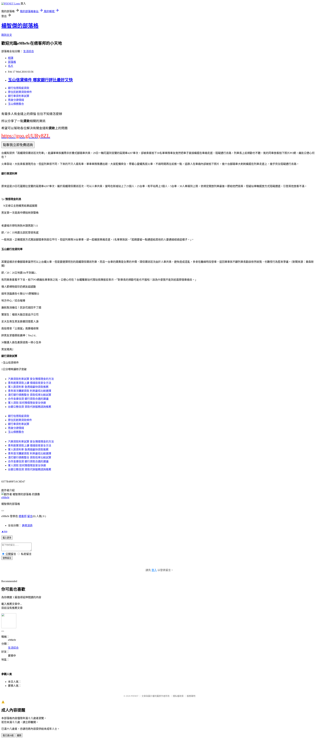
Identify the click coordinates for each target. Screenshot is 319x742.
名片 (10, 66)
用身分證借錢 (16, 100)
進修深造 (27, 525)
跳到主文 (6, 35)
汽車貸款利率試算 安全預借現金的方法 (31, 378)
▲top (4, 531)
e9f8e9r (5, 497)
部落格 (12, 62)
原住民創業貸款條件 (20, 92)
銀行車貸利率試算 (18, 96)
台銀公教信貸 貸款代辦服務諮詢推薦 (29, 406)
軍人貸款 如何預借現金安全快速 (27, 402)
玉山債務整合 (16, 103)
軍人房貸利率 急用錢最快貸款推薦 (28, 386)
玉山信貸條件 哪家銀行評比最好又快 (40, 80)
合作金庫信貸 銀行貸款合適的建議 (28, 398)
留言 (30, 516)
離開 (19, 735)
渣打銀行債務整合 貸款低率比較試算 (29, 394)
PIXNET (134, 696)
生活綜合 (28, 51)
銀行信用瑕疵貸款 (18, 88)
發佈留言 (7, 558)
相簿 (10, 58)
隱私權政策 (178, 696)
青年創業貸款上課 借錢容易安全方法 (29, 382)
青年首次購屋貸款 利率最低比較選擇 (29, 390)
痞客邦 (23, 516)
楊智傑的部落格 (20, 26)
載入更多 (7, 538)
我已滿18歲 (8, 735)
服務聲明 (191, 696)
